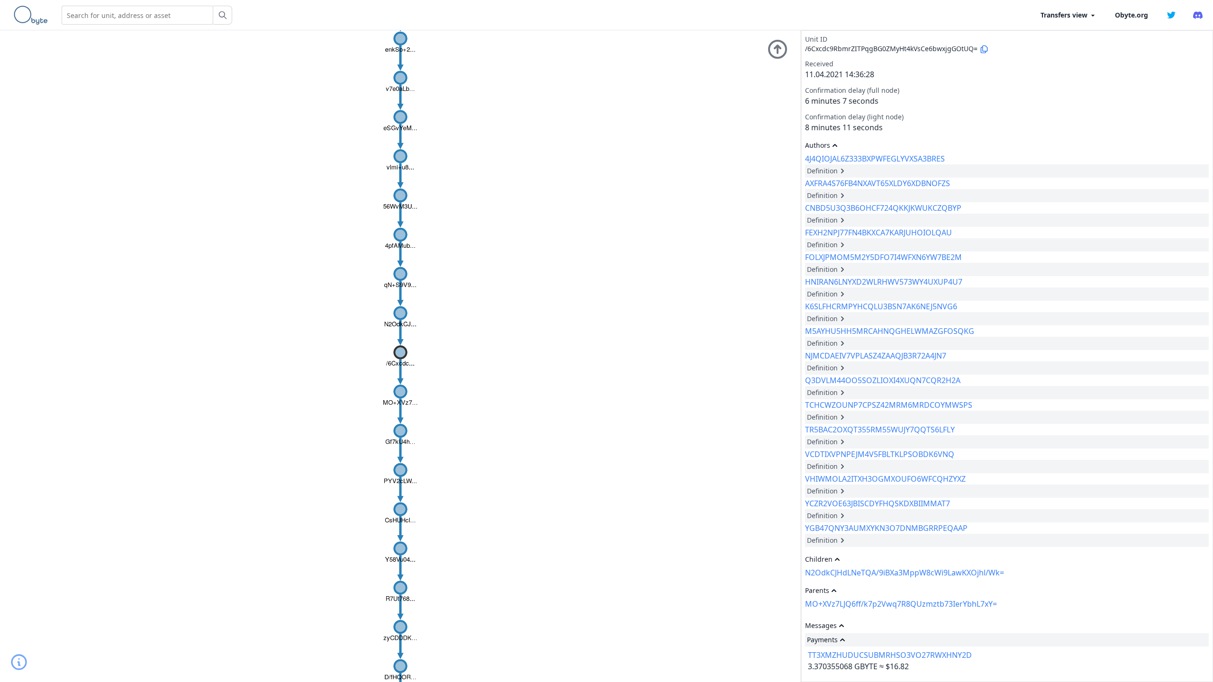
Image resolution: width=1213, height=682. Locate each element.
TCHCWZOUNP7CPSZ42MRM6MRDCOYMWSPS (888, 405)
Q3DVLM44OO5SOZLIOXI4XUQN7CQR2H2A (882, 380)
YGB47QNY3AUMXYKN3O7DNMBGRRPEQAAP (886, 528)
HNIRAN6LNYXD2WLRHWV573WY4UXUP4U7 (883, 282)
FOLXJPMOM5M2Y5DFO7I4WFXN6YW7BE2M (883, 257)
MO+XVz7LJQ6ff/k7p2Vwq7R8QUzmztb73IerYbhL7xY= (901, 604)
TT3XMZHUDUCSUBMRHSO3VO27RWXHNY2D (890, 655)
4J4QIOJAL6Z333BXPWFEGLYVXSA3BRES (875, 158)
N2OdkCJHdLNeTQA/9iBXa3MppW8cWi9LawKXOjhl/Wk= (904, 572)
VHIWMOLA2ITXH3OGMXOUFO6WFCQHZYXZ (885, 479)
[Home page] (33, 15)
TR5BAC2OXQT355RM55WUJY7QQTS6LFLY (880, 429)
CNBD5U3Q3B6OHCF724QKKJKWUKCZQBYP (883, 208)
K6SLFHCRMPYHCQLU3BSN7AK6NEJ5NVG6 (881, 306)
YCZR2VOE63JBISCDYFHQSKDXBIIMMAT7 (877, 503)
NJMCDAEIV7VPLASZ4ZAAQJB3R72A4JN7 (875, 355)
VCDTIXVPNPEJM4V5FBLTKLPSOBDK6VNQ (879, 454)
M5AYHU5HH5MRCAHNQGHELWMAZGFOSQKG (889, 331)
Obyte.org (1131, 14)
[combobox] (137, 15)
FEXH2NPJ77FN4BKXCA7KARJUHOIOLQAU (878, 232)
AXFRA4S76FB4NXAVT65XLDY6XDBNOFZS (877, 183)
